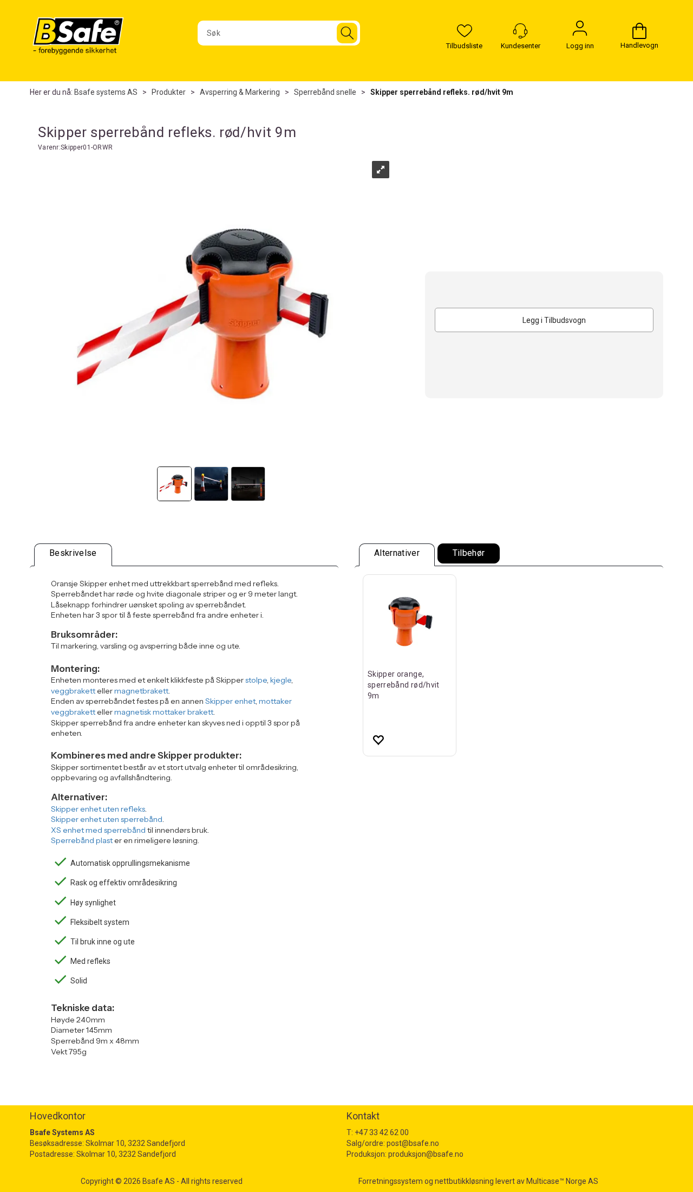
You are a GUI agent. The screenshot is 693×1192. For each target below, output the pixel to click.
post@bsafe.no (413, 1143)
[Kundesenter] (520, 31)
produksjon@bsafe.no (425, 1154)
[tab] (73, 554)
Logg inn (580, 31)
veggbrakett (73, 691)
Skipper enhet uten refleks (98, 809)
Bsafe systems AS (106, 92)
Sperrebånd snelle (325, 92)
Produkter (169, 92)
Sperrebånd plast (82, 840)
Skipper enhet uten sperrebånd (106, 819)
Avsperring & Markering (240, 92)
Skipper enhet (230, 701)
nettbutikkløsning (464, 1181)
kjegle (280, 680)
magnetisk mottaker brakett (163, 712)
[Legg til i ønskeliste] (378, 739)
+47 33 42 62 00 (382, 1132)
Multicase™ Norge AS (562, 1181)
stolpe (256, 680)
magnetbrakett (141, 691)
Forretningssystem (390, 1181)
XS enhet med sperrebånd (98, 830)
